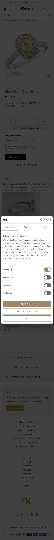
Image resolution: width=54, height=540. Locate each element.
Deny (27, 318)
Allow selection (27, 311)
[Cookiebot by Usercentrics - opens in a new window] (40, 220)
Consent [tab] (9, 227)
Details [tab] (27, 227)
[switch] (47, 277)
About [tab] (44, 227)
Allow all (27, 304)
